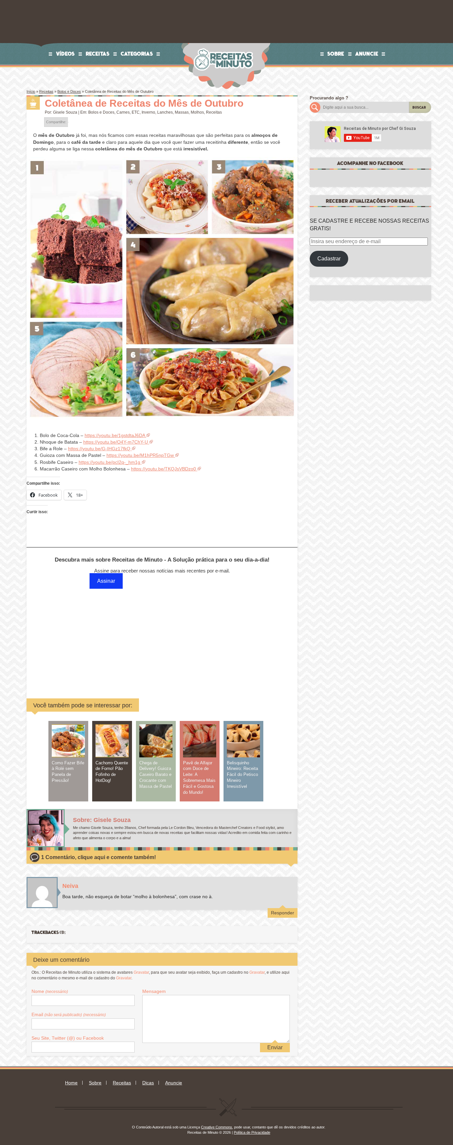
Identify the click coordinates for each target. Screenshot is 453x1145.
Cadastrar (329, 258)
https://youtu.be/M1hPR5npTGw (140, 455)
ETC (136, 112)
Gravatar (141, 972)
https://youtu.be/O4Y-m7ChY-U (115, 442)
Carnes (123, 112)
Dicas (148, 1082)
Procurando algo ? (329, 97)
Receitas (98, 54)
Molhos (197, 112)
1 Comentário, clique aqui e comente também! (98, 857)
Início (31, 91)
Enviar (275, 1047)
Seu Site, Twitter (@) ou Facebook (68, 1038)
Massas (182, 112)
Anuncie (366, 54)
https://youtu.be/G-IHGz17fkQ (99, 448)
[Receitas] (33, 103)
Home (71, 1082)
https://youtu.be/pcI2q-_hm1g (109, 462)
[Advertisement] (111, 636)
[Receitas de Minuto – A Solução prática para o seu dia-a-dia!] (224, 45)
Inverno (148, 112)
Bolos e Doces (69, 91)
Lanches (165, 112)
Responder (282, 912)
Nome (50, 991)
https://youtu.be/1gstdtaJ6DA (115, 435)
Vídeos (65, 54)
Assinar (106, 581)
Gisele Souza (65, 112)
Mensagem (154, 991)
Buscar (419, 107)
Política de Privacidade (252, 1132)
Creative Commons (216, 1127)
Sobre (335, 54)
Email (69, 1014)
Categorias (137, 54)
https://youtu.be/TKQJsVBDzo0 (163, 468)
